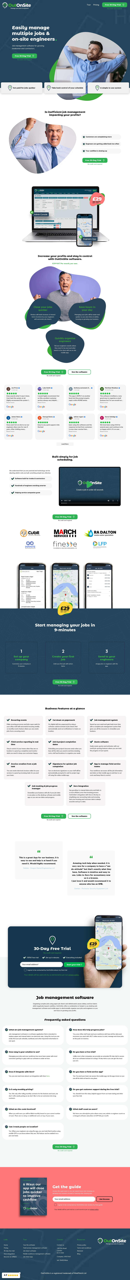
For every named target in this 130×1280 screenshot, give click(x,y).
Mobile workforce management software (36, 1254)
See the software (79, 372)
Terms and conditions (84, 1248)
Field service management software (35, 1248)
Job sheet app (28, 1257)
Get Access (104, 1199)
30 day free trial (9, 1251)
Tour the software (29, 1245)
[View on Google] (8, 389)
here (48, 1076)
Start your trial (74, 965)
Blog (78, 1254)
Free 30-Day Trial (113, 5)
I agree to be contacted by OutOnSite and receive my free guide (79, 1205)
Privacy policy (81, 1245)
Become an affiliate (10, 1257)
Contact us (60, 1245)
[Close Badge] (20, 1273)
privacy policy (73, 975)
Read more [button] (10, 402)
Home (6, 1245)
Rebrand (80, 1251)
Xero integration (9, 1254)
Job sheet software (29, 1251)
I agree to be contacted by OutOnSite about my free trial (47, 970)
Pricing (96, 5)
